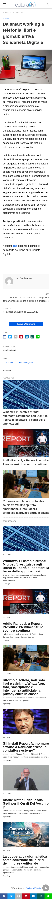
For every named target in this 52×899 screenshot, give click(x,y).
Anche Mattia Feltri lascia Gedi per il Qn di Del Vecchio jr (26, 803)
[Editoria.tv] (26, 4)
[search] (47, 4)
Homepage (7, 12)
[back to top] (45, 887)
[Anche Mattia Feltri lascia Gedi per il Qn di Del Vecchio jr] (26, 777)
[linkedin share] (27, 336)
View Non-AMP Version (33, 888)
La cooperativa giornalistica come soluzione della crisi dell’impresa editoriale (25, 860)
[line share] (38, 336)
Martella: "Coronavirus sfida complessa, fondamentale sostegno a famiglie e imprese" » (26, 299)
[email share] (15, 336)
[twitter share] (10, 336)
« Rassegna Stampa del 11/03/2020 (20, 312)
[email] (18, 896)
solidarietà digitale (25, 362)
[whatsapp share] (32, 336)
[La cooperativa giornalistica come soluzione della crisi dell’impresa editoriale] (26, 834)
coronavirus (8, 362)
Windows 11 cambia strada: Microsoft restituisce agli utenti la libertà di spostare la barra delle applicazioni (26, 566)
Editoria (19, 12)
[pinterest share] (21, 336)
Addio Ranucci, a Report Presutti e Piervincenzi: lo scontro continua (23, 627)
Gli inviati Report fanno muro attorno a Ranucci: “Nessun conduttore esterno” (26, 747)
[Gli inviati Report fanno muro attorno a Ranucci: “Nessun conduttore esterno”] (26, 721)
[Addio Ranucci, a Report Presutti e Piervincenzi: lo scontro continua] (26, 443)
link (15, 245)
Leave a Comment (26, 324)
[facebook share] (4, 336)
